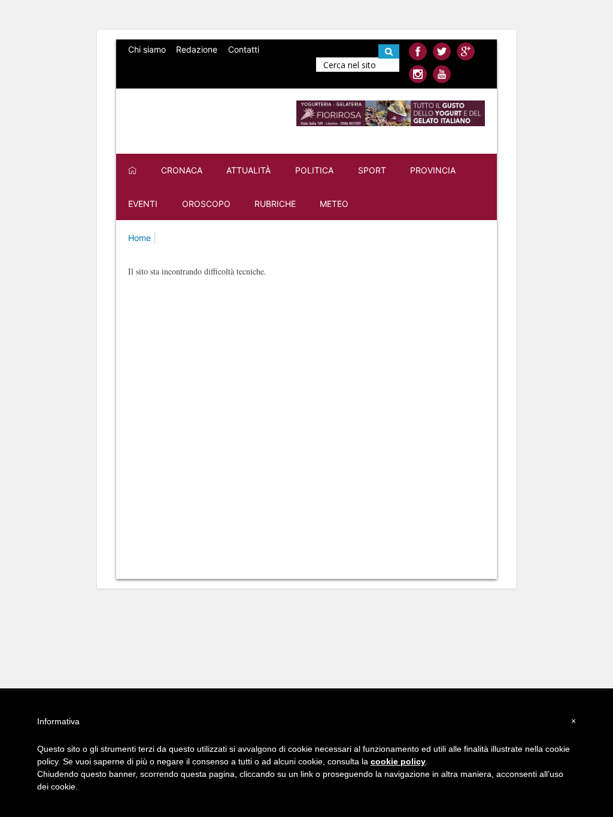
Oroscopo (206, 204)
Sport (372, 170)
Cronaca (181, 170)
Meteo (334, 204)
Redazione (196, 49)
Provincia (433, 170)
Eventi (142, 204)
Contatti (243, 49)
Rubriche (275, 204)
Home (139, 238)
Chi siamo (147, 49)
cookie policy (398, 761)
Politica (314, 170)
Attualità (248, 170)
